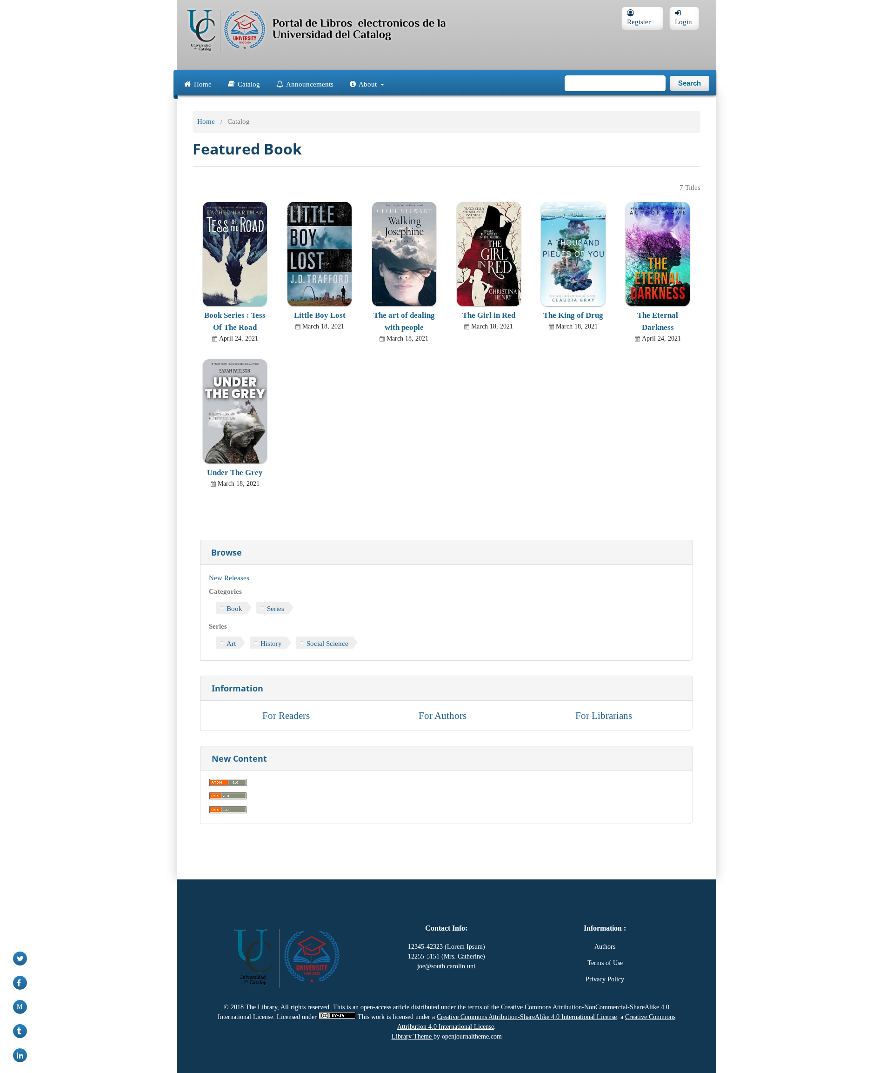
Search (689, 83)
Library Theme (412, 1036)
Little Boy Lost (320, 315)
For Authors (442, 715)
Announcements (309, 83)
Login (684, 22)
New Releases (229, 578)
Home (202, 83)
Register (639, 22)
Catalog (248, 83)
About (368, 83)
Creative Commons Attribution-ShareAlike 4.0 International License (527, 1016)
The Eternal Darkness (657, 321)
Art (231, 643)
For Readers (286, 715)
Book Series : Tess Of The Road (235, 321)
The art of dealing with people (404, 321)
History (271, 643)
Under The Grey (235, 472)
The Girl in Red (488, 315)
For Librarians (603, 715)
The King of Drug (573, 315)
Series (275, 608)
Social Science (327, 643)
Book (234, 608)
